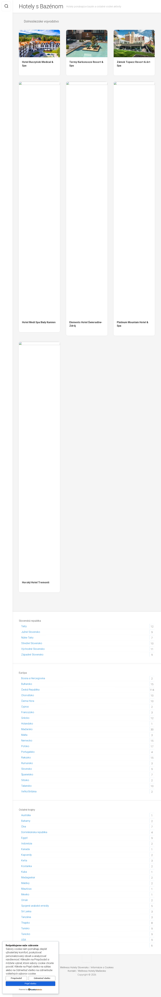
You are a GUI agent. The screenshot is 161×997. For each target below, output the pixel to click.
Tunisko (25, 928)
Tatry (24, 626)
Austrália (26, 815)
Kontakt (72, 970)
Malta (24, 734)
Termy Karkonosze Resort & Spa (86, 64)
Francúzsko (27, 712)
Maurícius (26, 888)
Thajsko (25, 922)
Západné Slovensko (32, 654)
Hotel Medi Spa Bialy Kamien (39, 322)
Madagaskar (28, 877)
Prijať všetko (30, 983)
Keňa (24, 860)
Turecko (25, 934)
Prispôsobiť (16, 978)
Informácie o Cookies (102, 967)
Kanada (25, 849)
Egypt (24, 837)
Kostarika (26, 866)
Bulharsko (26, 683)
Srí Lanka (26, 911)
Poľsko (25, 746)
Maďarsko (27, 729)
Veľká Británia (28, 791)
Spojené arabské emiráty (35, 905)
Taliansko (26, 785)
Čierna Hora (27, 700)
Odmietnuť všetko (42, 978)
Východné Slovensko (33, 648)
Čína (23, 826)
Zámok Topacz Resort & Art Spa (133, 64)
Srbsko (25, 780)
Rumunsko (27, 763)
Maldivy (25, 883)
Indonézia (26, 843)
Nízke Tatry (27, 637)
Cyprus (25, 706)
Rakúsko (26, 757)
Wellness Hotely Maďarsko (92, 970)
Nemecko (26, 740)
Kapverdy (26, 854)
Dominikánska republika (34, 832)
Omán (24, 900)
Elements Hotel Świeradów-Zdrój (85, 324)
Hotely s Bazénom (41, 6)
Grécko (25, 717)
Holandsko (27, 723)
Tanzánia (26, 917)
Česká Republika (30, 689)
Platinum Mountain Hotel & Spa (132, 324)
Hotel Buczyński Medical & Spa (37, 64)
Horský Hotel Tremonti (35, 582)
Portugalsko (28, 751)
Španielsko (27, 774)
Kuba (24, 871)
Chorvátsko (27, 695)
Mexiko (25, 894)
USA (23, 939)
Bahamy (25, 820)
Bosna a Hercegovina (33, 678)
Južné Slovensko (30, 631)
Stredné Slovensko (31, 643)
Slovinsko (26, 768)
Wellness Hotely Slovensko (74, 967)
